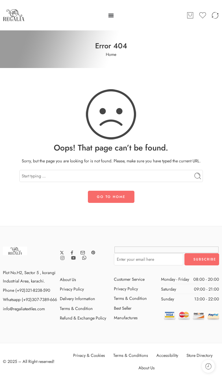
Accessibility (167, 355)
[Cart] (190, 15)
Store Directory (199, 355)
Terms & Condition (76, 308)
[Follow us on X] (62, 253)
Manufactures (126, 318)
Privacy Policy (72, 289)
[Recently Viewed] (208, 366)
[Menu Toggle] (111, 15)
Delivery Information (77, 298)
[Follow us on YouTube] (73, 257)
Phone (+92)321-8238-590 (26, 290)
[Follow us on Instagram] (62, 257)
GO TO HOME (111, 196)
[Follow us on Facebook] (72, 252)
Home (111, 54)
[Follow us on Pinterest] (93, 252)
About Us (68, 279)
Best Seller (123, 308)
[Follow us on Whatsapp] (84, 257)
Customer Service (129, 279)
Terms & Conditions (130, 355)
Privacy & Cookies (89, 355)
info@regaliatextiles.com (24, 309)
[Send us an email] (82, 252)
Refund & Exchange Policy (83, 318)
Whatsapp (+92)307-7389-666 (30, 299)
